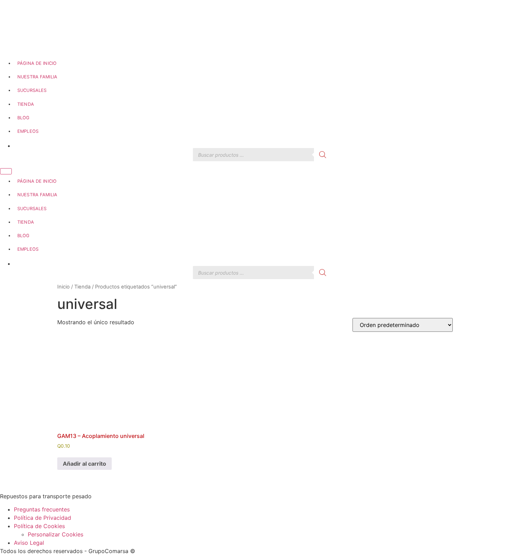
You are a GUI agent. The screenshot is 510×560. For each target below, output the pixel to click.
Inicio (63, 287)
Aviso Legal (29, 542)
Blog (23, 117)
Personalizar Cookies (55, 534)
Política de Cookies (39, 526)
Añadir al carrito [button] (84, 463)
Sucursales (31, 90)
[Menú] (6, 171)
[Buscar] (322, 155)
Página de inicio (37, 63)
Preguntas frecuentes (42, 509)
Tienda (25, 104)
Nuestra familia (37, 76)
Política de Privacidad (42, 517)
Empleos (28, 131)
